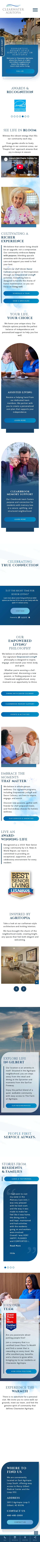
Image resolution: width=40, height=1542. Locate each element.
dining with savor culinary (20, 693)
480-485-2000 (15, 1515)
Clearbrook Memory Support (20, 704)
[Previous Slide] (16, 989)
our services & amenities (21, 818)
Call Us (20, 71)
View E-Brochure (21, 301)
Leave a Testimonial (22, 1179)
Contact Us (20, 1522)
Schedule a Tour (21, 293)
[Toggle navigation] (35, 10)
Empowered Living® (25, 275)
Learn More (20, 420)
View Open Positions (21, 1371)
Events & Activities (20, 714)
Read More (15, 1246)
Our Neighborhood (21, 1106)
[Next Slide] (23, 989)
